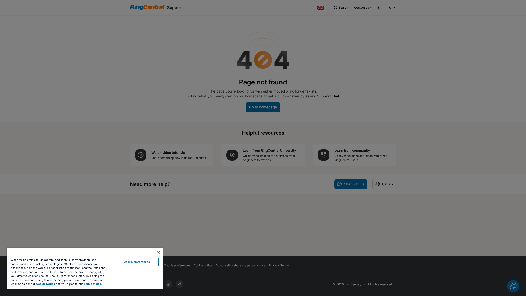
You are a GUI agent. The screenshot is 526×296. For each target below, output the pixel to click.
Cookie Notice (45, 284)
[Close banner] (158, 252)
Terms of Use (92, 284)
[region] (85, 268)
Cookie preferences (137, 262)
